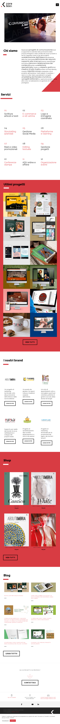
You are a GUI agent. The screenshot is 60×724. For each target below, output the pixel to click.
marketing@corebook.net (48, 697)
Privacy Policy (15, 711)
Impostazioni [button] (5, 720)
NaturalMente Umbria (43, 211)
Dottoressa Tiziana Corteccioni (16, 259)
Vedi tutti (30, 342)
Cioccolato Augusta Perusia (16, 307)
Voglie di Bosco (16, 235)
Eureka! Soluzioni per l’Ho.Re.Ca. (17, 331)
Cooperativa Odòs (16, 283)
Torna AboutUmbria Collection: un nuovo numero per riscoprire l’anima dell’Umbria (42, 597)
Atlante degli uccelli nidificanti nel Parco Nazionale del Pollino (43, 258)
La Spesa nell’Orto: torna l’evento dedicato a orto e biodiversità (41, 619)
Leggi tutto (11, 653)
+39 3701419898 (12, 697)
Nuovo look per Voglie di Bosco (13, 595)
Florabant (43, 307)
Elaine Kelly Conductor (43, 283)
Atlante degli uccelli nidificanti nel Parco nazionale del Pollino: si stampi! (15, 643)
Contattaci (30, 683)
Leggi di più (10, 403)
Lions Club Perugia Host (43, 331)
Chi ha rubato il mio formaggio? (16, 211)
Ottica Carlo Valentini (43, 235)
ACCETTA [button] (13, 720)
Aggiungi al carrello (17, 502)
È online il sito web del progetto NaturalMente (41, 643)
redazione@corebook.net (48, 698)
